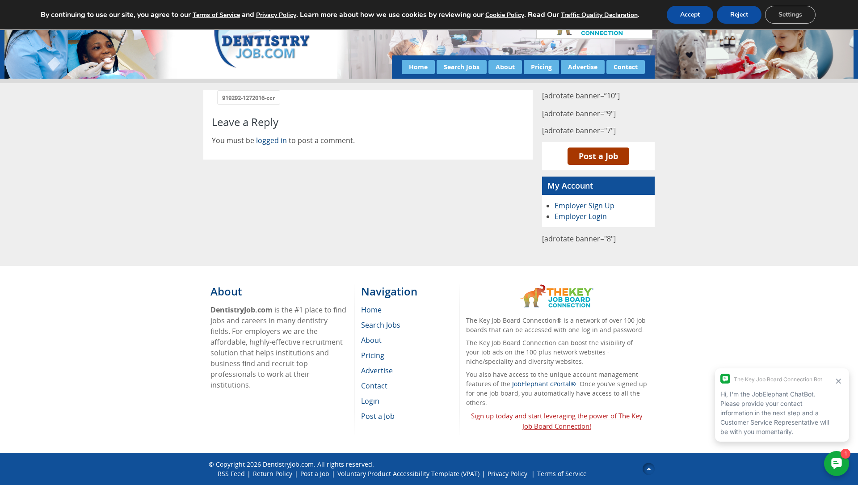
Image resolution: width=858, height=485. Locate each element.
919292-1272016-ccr (248, 98)
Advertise (582, 67)
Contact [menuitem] (374, 386)
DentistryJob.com (288, 464)
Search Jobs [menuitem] (380, 325)
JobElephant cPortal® (544, 384)
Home (418, 67)
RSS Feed (231, 473)
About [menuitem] (371, 340)
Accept (690, 14)
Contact (626, 67)
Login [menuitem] (370, 401)
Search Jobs (461, 67)
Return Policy (272, 473)
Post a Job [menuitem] (378, 416)
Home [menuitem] (371, 310)
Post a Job (598, 156)
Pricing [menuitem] (372, 355)
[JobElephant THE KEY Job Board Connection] (556, 288)
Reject (739, 14)
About (505, 67)
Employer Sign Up (584, 206)
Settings (790, 14)
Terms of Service (562, 473)
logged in (271, 140)
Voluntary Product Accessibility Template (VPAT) (408, 473)
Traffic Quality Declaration (599, 15)
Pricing (541, 67)
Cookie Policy (504, 15)
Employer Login (581, 216)
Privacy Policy (508, 473)
